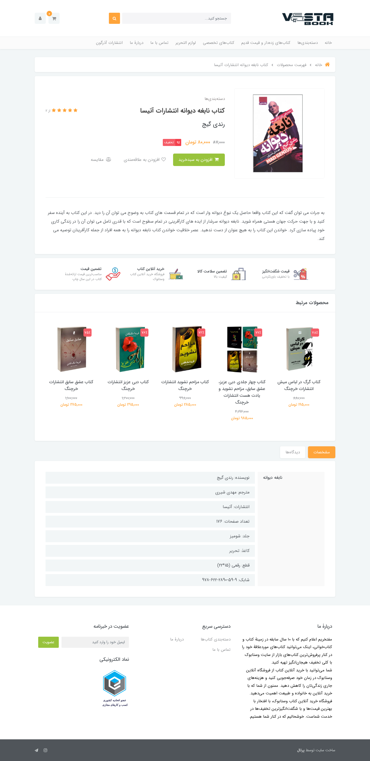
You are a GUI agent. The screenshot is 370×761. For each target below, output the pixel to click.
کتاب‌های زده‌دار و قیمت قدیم (265, 43)
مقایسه (98, 159)
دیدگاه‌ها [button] (292, 452)
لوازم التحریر (186, 43)
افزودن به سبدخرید (196, 159)
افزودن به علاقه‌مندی (142, 159)
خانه (328, 43)
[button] (54, 18)
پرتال (300, 750)
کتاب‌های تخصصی (218, 43)
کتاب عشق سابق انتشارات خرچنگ (71, 385)
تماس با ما (159, 43)
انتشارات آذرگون (109, 43)
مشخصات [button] (321, 452)
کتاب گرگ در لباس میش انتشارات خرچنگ (298, 385)
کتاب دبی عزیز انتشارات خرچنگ (128, 385)
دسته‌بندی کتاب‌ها (216, 639)
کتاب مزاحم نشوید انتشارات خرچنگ (185, 385)
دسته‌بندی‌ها (307, 43)
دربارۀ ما (136, 43)
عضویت (48, 642)
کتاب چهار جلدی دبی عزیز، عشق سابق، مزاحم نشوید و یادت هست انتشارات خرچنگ (242, 392)
